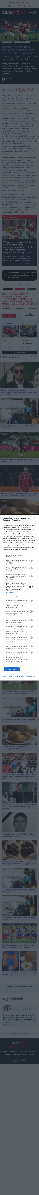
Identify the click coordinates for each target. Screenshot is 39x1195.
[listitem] (19, 556)
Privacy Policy (31, 676)
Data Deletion (7, 676)
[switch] (31, 561)
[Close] (35, 519)
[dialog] (19, 597)
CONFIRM (12, 669)
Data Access (19, 676)
